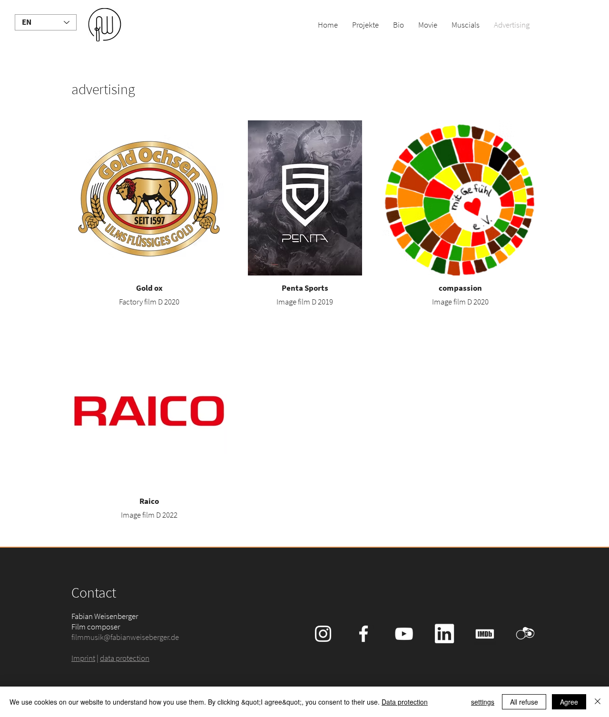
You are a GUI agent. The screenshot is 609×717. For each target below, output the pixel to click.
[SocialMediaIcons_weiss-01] (444, 634)
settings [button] (482, 702)
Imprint (83, 658)
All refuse (524, 702)
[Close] (597, 701)
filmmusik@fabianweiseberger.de (125, 637)
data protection (124, 658)
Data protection (405, 702)
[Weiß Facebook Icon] (363, 634)
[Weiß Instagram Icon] (323, 634)
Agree (569, 702)
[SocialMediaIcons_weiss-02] (525, 634)
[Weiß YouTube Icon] (404, 634)
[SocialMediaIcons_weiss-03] (485, 634)
